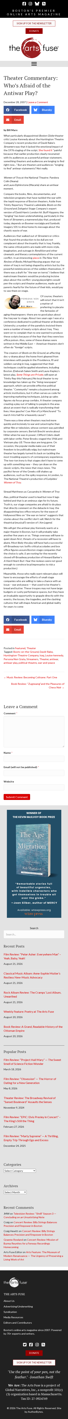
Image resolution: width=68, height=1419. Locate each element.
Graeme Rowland (13, 1239)
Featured (20, 648)
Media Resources (13, 1317)
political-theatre (27, 662)
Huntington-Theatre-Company (21, 655)
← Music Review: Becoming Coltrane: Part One (30, 677)
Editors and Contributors (18, 1322)
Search (34, 928)
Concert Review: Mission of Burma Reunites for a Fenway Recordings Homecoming (31, 1243)
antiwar (54, 659)
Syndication (10, 1311)
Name (8, 752)
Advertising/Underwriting (18, 1306)
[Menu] (34, 64)
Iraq (42, 655)
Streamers (32, 659)
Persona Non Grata (14, 659)
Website (9, 781)
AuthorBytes (35, 1411)
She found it (45, 150)
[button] (34, 23)
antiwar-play (10, 662)
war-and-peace (46, 662)
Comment (10, 713)
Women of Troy (12, 482)
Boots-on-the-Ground (26, 651)
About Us (9, 1300)
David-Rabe (46, 651)
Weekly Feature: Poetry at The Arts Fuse (29, 1011)
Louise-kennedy (54, 655)
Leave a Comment (38, 102)
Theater (31, 648)
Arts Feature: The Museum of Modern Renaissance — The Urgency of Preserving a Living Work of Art (33, 1256)
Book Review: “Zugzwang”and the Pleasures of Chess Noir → (37, 685)
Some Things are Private (29, 374)
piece (36, 257)
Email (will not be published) (21, 767)
